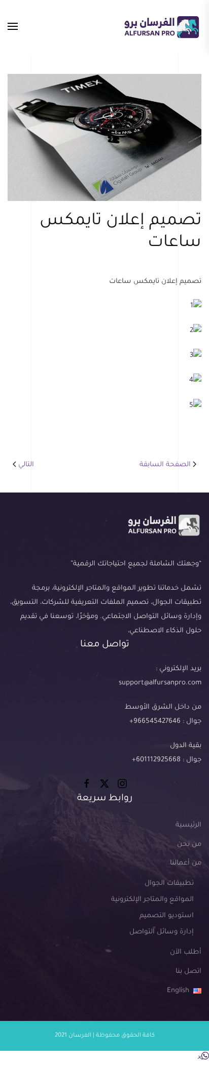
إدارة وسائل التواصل (161, 932)
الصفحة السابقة (165, 465)
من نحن (189, 844)
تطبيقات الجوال (169, 883)
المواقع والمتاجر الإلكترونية (152, 900)
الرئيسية (188, 825)
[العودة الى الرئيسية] (161, 27)
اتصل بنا (188, 971)
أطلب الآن (185, 952)
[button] (13, 27)
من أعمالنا (185, 863)
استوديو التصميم (167, 916)
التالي (26, 465)
